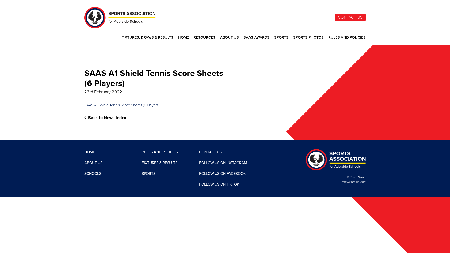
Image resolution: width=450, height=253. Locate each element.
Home (183, 37)
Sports (281, 37)
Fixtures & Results (159, 162)
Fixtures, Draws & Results (147, 37)
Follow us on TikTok (219, 184)
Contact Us (350, 17)
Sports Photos (308, 37)
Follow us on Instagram (223, 162)
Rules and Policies (347, 37)
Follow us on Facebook (222, 173)
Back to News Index (106, 117)
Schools (92, 173)
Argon (362, 181)
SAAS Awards (257, 37)
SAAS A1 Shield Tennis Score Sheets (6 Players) (121, 105)
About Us (229, 37)
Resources (204, 37)
